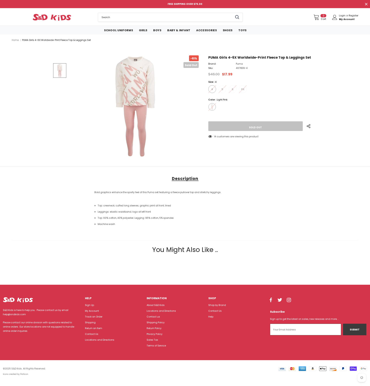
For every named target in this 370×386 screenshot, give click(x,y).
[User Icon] (334, 17)
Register (353, 15)
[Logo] (52, 17)
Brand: (212, 63)
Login (342, 15)
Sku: (210, 68)
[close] (366, 4)
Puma (239, 63)
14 (215, 136)
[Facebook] (270, 300)
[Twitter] (279, 300)
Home (15, 40)
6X (242, 89)
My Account (347, 19)
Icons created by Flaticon (15, 374)
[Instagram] (288, 300)
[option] (135, 106)
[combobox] (165, 17)
